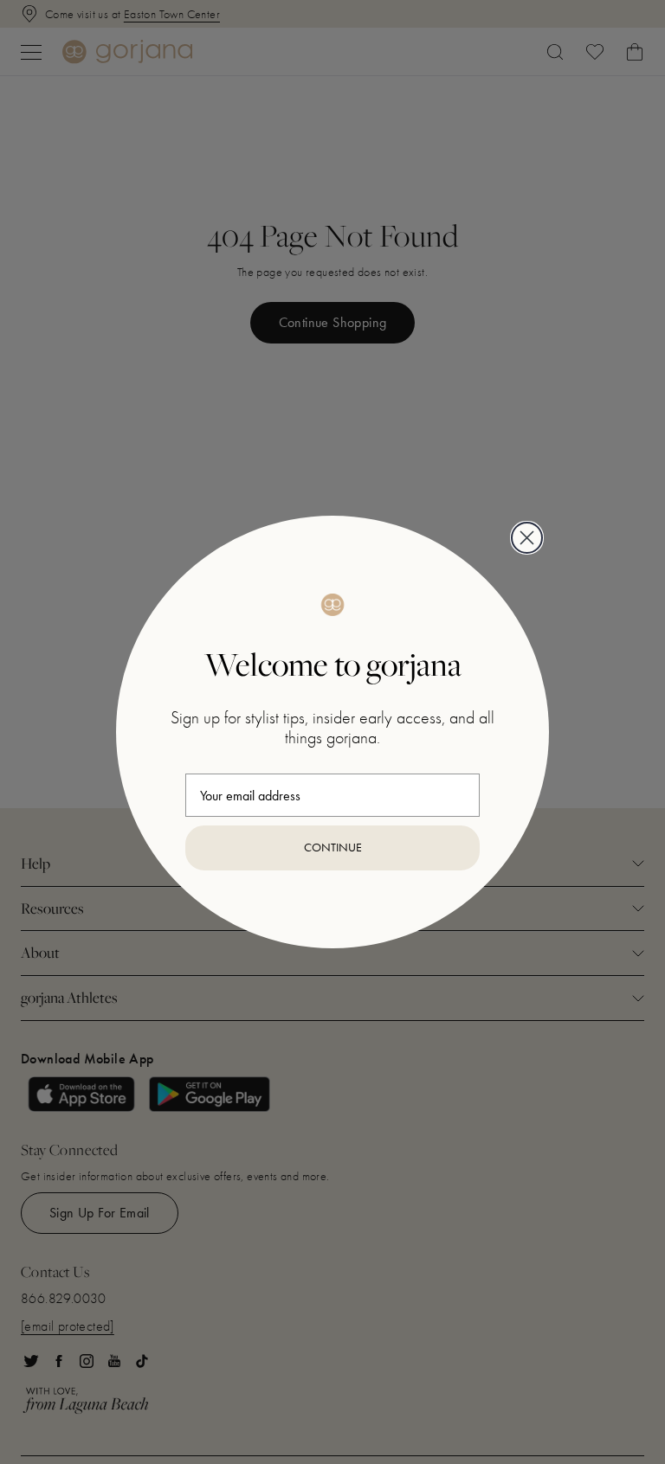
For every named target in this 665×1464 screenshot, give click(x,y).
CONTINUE (333, 847)
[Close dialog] (527, 538)
